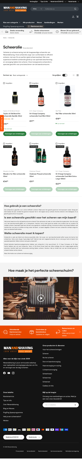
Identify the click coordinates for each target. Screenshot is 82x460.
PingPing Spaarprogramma (13, 26)
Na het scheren (48, 358)
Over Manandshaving (11, 404)
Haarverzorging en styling (52, 366)
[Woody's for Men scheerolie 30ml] (14, 157)
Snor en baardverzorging (51, 362)
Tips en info (7, 400)
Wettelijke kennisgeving (72, 451)
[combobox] (54, 9)
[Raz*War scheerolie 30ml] (67, 96)
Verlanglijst (34, 1)
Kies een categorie (10, 22)
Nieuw (39, 22)
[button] (77, 16)
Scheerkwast (47, 374)
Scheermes (47, 378)
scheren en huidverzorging (24, 253)
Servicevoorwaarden (56, 451)
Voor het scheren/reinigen (52, 349)
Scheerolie (11, 38)
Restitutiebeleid (42, 451)
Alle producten (28, 22)
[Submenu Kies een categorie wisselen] (19, 22)
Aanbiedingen (49, 22)
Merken (60, 22)
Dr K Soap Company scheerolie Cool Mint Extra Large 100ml (66, 176)
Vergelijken (56, 75)
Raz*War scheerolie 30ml (66, 114)
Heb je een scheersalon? (12, 416)
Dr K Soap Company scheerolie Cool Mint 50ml (40, 115)
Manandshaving (12, 447)
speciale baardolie (9, 241)
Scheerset (46, 382)
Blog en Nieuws (8, 408)
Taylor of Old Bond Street (36, 246)
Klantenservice (8, 396)
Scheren (46, 354)
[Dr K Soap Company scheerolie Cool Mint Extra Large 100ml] (67, 157)
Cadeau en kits (48, 386)
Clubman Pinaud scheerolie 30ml (40, 175)
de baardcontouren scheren (28, 221)
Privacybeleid (20, 451)
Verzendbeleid (31, 451)
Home (4, 38)
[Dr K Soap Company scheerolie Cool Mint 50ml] (41, 96)
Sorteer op (7, 75)
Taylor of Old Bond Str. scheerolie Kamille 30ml (12, 115)
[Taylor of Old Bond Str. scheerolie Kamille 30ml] (14, 96)
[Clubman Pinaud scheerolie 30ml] (41, 157)
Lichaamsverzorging (50, 370)
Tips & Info (44, 1)
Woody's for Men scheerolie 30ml (14, 175)
